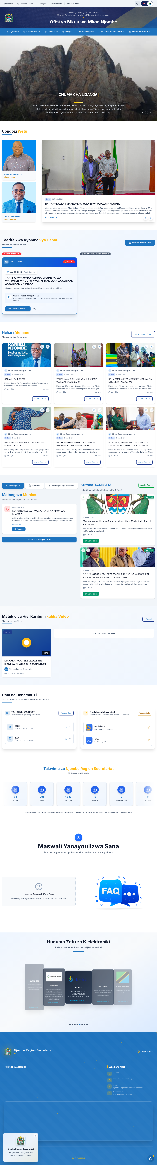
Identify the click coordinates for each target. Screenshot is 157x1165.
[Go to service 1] (70, 1024)
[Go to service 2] (72, 1024)
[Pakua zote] (66, 727)
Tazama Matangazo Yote (39, 539)
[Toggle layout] (35, 1134)
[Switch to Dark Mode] (137, 3)
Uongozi (43, 4)
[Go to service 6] (82, 1024)
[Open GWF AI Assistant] (150, 1158)
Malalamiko (57, 4)
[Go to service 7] (84, 1024)
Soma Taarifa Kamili (16, 309)
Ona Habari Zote (143, 334)
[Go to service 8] (87, 1024)
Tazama (20, 529)
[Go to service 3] (75, 1024)
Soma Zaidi (49, 212)
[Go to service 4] (77, 1024)
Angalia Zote (145, 485)
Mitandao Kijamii (26, 4)
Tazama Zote (66, 713)
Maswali (9, 4)
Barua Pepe (74, 4)
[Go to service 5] (79, 1024)
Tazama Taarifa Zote (141, 242)
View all (149, 619)
